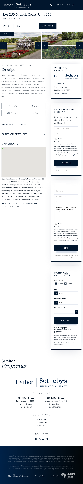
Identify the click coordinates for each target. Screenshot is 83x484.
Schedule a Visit (72, 185)
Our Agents (65, 93)
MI (16, 203)
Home (4, 203)
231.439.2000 (26, 407)
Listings (10, 203)
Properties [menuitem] (41, 419)
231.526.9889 (55, 407)
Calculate (66, 320)
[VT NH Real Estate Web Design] (68, 476)
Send (66, 248)
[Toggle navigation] (78, 5)
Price (56, 289)
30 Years (60, 283)
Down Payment (60, 298)
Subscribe (66, 163)
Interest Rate (59, 308)
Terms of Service (66, 257)
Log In (60, 5)
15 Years (69, 283)
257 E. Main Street (55, 401)
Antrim (21, 203)
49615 (36, 203)
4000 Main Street (26, 401)
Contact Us (57, 93)
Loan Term (58, 280)
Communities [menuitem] (41, 422)
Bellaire (29, 203)
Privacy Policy (74, 155)
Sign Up (70, 5)
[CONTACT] (47, 26)
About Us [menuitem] (41, 425)
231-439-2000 (60, 84)
